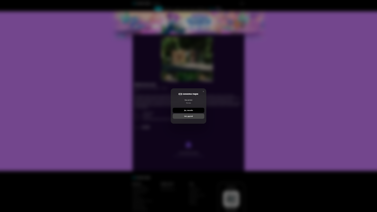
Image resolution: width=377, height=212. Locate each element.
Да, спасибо (188, 110)
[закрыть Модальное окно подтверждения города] (203, 91)
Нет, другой (188, 116)
